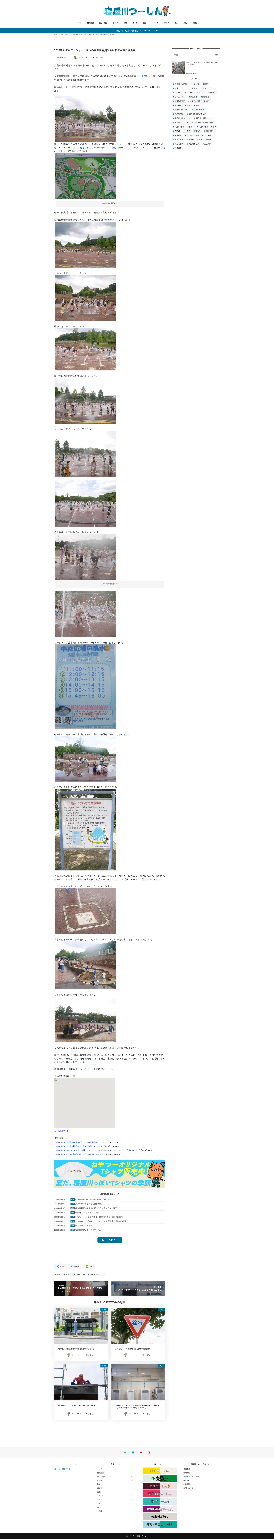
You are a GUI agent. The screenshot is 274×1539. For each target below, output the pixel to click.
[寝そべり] (85, 613)
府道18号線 (203, 126)
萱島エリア (179, 139)
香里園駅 (207, 144)
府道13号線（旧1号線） (184, 126)
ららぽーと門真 (181, 84)
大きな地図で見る (61, 1131)
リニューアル (180, 96)
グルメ (115, 23)
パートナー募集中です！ (63, 1469)
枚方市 (189, 135)
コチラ (142, 76)
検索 (216, 55)
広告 (185, 23)
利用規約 (186, 1473)
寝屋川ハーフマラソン (123, 147)
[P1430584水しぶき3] (85, 556)
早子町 (187, 131)
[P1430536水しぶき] (85, 453)
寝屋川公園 (80, 1274)
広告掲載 (186, 1484)
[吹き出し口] (85, 910)
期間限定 (209, 131)
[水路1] (85, 964)
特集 (125, 23)
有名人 (198, 131)
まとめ (135, 23)
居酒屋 (177, 122)
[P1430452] (85, 349)
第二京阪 (207, 135)
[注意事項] (85, 829)
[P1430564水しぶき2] (85, 503)
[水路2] (85, 1019)
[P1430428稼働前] (85, 244)
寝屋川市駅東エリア (182, 118)
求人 (176, 23)
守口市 (198, 105)
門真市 (191, 139)
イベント (155, 23)
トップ (79, 23)
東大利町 (178, 135)
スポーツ (190, 92)
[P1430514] (85, 400)
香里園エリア (194, 144)
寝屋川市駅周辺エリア (197, 114)
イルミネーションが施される (74, 147)
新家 (214, 126)
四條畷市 (205, 96)
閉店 (200, 139)
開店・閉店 (103, 23)
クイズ (166, 23)
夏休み (68, 1274)
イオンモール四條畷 (200, 84)
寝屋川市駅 (179, 114)
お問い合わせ (188, 1488)
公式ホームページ (84, 1069)
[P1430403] (85, 686)
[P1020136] (85, 175)
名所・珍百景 (100, 57)
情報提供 (90, 23)
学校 (188, 105)
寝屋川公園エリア (97, 1274)
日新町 (177, 131)
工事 (187, 122)
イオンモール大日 (182, 88)
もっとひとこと (110, 1240)
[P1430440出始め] (85, 298)
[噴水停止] (85, 758)
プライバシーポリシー (191, 1476)
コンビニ (207, 88)
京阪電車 (193, 96)
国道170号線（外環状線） (200, 101)
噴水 (59, 1274)
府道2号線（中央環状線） (204, 122)
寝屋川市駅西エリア (203, 118)
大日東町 (178, 105)
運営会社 (186, 1480)
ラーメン (212, 92)
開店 (209, 139)
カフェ (196, 88)
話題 (144, 23)
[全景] (85, 118)
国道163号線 (180, 101)
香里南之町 (179, 144)
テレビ (201, 92)
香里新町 (178, 148)
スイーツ (178, 92)
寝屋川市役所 (199, 109)
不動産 (195, 23)
